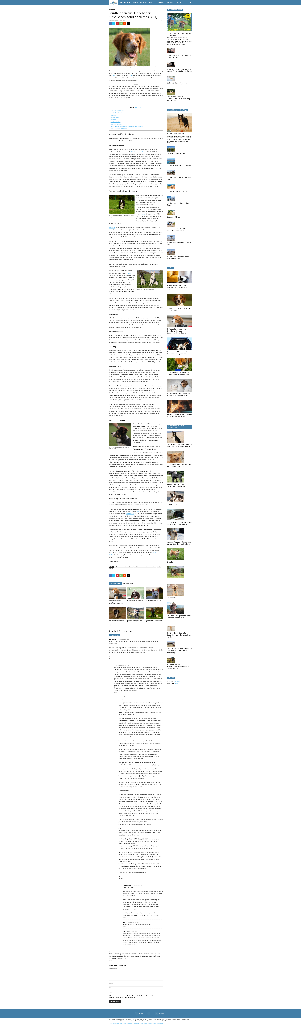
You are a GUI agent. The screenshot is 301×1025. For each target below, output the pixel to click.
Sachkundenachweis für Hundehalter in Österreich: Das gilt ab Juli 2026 (179, 99)
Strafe (131, 75)
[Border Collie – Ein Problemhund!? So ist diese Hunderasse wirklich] (179, 437)
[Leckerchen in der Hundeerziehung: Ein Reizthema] (154, 613)
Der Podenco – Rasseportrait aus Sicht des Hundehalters (179, 465)
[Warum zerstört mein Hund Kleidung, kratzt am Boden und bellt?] (179, 277)
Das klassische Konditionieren (118, 113)
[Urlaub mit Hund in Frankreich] (179, 186)
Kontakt (124, 1023)
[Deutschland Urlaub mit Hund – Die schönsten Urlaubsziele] (179, 224)
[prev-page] (110, 625)
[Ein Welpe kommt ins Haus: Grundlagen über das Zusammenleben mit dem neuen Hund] (117, 593)
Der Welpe (112, 227)
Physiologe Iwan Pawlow (139, 152)
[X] (113, 23)
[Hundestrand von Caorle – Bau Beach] (179, 198)
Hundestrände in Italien (175, 134)
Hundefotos (120, 1020)
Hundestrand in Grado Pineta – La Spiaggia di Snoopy (179, 257)
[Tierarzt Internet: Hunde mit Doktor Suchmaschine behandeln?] (179, 406)
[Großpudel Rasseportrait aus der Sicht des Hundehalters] (179, 608)
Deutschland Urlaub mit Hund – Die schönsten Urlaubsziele (179, 230)
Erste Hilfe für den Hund (150, 1019)
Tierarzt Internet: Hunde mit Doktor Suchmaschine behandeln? (179, 415)
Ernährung (160, 2)
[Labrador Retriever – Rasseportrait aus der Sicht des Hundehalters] (179, 534)
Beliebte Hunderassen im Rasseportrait (176, 427)
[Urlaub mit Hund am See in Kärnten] (179, 161)
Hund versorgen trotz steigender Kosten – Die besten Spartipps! (178, 394)
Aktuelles (143, 2)
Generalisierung (115, 115)
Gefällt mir (177, 682)
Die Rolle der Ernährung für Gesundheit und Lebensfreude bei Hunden (179, 635)
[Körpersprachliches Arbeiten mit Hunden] (117, 613)
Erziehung (135, 2)
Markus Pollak (112, 639)
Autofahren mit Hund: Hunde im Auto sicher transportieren (178, 353)
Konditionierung (138, 566)
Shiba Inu (170, 562)
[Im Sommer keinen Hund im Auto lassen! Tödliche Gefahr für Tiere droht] (179, 64)
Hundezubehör (134, 1020)
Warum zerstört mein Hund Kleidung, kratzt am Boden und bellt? (178, 287)
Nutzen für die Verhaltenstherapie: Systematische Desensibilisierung (128, 126)
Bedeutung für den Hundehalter (119, 128)
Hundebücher (142, 1020)
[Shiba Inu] (179, 554)
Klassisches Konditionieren (117, 110)
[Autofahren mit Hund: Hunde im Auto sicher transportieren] (179, 343)
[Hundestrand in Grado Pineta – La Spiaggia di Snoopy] (179, 252)
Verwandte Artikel (115, 583)
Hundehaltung (112, 1019)
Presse (145, 1023)
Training (111, 568)
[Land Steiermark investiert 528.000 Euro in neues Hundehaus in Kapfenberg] (179, 644)
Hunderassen (170, 2)
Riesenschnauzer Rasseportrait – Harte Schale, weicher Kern (179, 485)
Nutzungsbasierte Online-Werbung (155, 1023)
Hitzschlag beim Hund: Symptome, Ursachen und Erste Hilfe (179, 56)
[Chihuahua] (179, 572)
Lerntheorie (150, 566)
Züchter (143, 214)
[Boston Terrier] (179, 496)
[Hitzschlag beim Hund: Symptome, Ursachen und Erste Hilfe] (179, 50)
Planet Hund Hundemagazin (116, 1023)
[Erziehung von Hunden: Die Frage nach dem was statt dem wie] (154, 593)
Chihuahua (170, 580)
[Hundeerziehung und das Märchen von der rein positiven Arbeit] (135, 593)
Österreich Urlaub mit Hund (176, 154)
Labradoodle (171, 598)
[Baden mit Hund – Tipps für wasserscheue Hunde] (179, 78)
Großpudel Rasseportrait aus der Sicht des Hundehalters (178, 617)
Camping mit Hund (173, 217)
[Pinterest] (117, 23)
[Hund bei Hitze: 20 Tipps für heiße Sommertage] (179, 22)
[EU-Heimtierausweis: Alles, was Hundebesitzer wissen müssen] (179, 364)
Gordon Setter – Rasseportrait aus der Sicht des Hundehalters (179, 523)
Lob (141, 442)
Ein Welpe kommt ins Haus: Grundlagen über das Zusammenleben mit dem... (177, 331)
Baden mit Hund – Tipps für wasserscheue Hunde (177, 84)
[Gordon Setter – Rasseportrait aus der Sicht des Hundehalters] (179, 514)
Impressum (129, 1023)
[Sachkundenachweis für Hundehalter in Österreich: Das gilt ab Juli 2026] (179, 92)
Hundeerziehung (120, 1019)
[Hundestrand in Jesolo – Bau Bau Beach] (179, 173)
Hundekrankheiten (113, 1020)
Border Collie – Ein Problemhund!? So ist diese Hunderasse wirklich (179, 446)
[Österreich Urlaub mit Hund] (179, 149)
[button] (190, 2)
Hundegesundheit (185, 1019)
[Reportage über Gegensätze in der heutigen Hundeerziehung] (135, 613)
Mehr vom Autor (128, 583)
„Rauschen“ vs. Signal (116, 124)
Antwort (110, 660)
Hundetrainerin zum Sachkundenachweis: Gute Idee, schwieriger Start (178, 666)
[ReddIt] (124, 23)
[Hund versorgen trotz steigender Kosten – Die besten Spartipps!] (179, 385)
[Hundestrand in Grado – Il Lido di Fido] (179, 238)
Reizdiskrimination (115, 117)
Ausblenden (138, 107)
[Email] (128, 23)
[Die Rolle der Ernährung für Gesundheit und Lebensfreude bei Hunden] (179, 628)
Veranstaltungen (157, 1020)
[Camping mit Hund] (179, 212)
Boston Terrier (172, 504)
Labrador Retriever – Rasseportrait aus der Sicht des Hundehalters (179, 543)
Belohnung (117, 566)
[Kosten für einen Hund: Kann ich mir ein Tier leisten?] (179, 300)
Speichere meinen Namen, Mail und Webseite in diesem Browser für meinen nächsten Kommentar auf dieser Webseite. (133, 996)
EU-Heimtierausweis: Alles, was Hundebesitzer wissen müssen (178, 374)
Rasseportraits (125, 2)
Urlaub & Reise (160, 1019)
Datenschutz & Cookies (138, 1023)
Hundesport (127, 1020)
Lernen (144, 566)
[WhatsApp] (121, 23)
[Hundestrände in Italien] (179, 122)
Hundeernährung (176, 1019)
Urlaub (179, 2)
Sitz (113, 75)
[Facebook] (110, 23)
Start (110, 7)
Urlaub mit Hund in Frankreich (177, 191)
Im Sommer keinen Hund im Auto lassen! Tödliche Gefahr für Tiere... (179, 70)
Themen (151, 2)
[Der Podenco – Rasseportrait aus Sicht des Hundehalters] (179, 457)
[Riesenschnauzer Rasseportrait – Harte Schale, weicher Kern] (179, 476)
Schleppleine (130, 513)
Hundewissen (115, 7)
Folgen (177, 683)
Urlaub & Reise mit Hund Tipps (177, 110)
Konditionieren (130, 566)
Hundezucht (149, 1020)
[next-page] (112, 625)
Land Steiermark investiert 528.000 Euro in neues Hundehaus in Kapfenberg (179, 651)
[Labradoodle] (179, 590)
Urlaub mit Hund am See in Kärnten (179, 166)
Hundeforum (165, 1020)
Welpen (142, 1019)
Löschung (113, 119)
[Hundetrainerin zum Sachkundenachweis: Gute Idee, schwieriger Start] (179, 660)
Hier (138, 511)
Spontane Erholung (115, 121)
